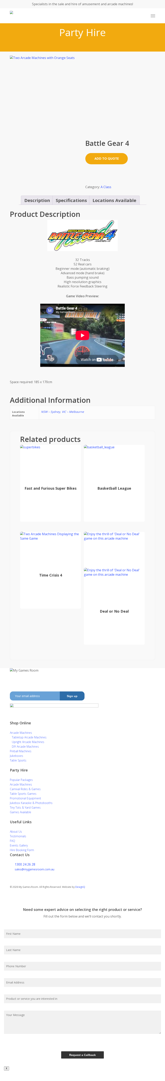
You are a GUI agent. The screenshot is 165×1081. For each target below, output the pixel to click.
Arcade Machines (21, 733)
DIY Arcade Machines (25, 746)
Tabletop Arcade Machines (29, 737)
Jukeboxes (16, 756)
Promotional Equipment (25, 798)
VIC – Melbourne (73, 412)
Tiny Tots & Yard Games (25, 807)
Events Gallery (19, 845)
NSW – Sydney (50, 412)
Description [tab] (37, 200)
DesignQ (80, 887)
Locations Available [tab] (114, 200)
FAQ (12, 841)
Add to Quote (106, 158)
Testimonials (18, 836)
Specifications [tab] (71, 200)
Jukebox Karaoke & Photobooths (31, 803)
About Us (16, 831)
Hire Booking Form (22, 850)
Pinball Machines (20, 751)
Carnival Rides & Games (25, 789)
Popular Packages (21, 780)
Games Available (20, 812)
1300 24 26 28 (25, 864)
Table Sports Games (23, 794)
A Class (106, 187)
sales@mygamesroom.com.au (34, 869)
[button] (153, 16)
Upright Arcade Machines (28, 742)
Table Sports (18, 760)
